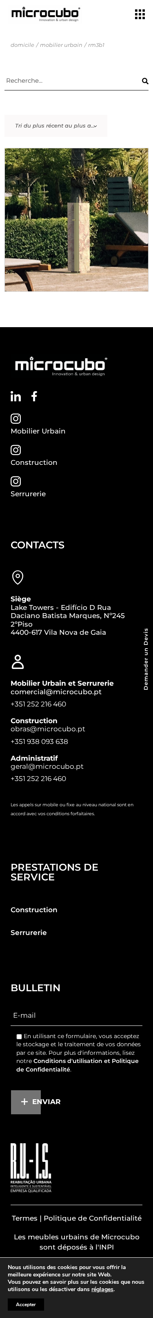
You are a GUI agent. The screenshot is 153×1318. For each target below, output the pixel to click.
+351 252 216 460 (38, 704)
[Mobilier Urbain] (16, 419)
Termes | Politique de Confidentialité (77, 1218)
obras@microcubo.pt (48, 729)
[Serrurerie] (16, 481)
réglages (102, 1289)
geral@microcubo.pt (47, 766)
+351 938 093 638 (39, 741)
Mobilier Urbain (38, 431)
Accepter (26, 1304)
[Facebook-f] (34, 396)
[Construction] (16, 450)
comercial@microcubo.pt (56, 692)
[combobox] (55, 126)
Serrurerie (28, 494)
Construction (34, 462)
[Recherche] (145, 80)
